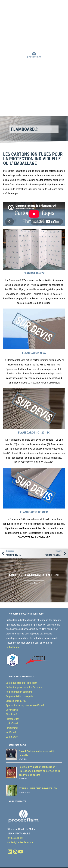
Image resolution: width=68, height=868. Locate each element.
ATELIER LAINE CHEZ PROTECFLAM (38, 788)
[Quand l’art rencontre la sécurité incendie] (11, 754)
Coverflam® (12, 709)
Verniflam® (12, 736)
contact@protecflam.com (20, 842)
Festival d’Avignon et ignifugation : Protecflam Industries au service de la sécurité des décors (39, 770)
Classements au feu (16, 700)
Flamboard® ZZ (34, 273)
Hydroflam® (12, 723)
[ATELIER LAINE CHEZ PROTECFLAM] (11, 790)
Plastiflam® (12, 728)
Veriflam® (11, 732)
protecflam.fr (12, 647)
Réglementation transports (19, 696)
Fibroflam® (12, 714)
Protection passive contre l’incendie (24, 687)
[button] (34, 63)
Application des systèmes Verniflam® (25, 705)
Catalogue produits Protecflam (21, 682)
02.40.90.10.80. (15, 837)
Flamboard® (12, 718)
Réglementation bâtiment (19, 691)
